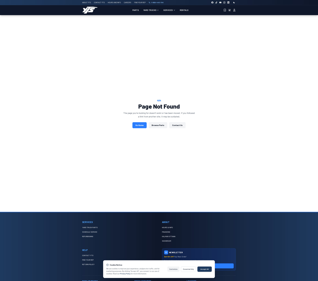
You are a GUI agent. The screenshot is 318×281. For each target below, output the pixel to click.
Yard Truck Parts (90, 227)
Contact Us (177, 125)
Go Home (139, 125)
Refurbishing (87, 236)
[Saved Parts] (224, 10)
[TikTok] (216, 2)
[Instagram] (224, 2)
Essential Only (188, 269)
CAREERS (127, 2)
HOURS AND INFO (114, 2)
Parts (135, 10)
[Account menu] (234, 10)
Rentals (184, 10)
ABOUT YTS (86, 2)
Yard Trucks (149, 10)
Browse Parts (158, 125)
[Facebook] (212, 2)
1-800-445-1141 (157, 2)
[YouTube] (220, 2)
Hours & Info (167, 227)
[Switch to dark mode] (234, 2)
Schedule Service (89, 232)
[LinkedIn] (228, 2)
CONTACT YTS (99, 2)
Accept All (204, 269)
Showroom (166, 241)
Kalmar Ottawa (168, 236)
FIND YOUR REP (140, 2)
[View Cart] (229, 10)
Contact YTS (87, 255)
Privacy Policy (125, 274)
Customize (173, 269)
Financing (166, 232)
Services (168, 10)
